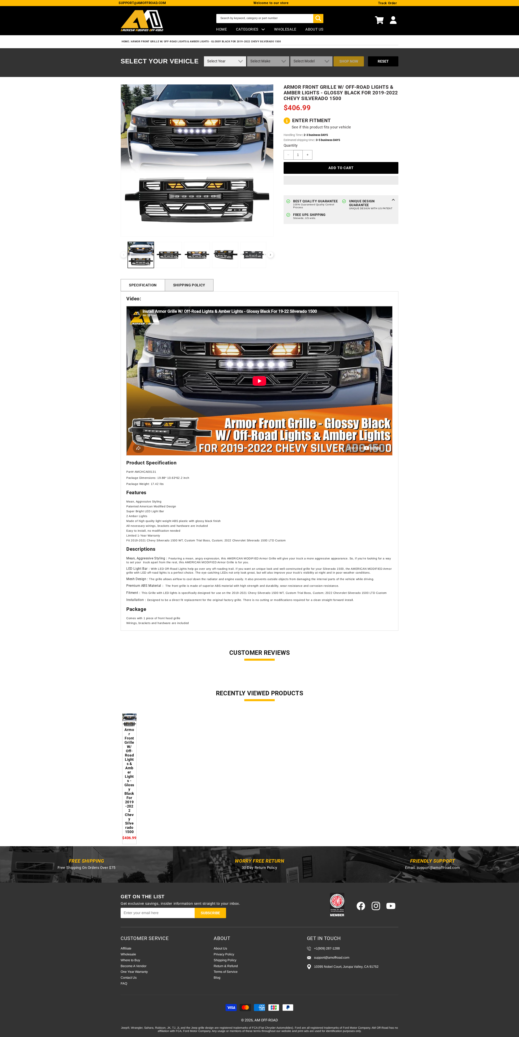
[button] (379, 20)
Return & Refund (226, 966)
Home (221, 29)
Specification (143, 285)
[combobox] (269, 18)
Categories (248, 29)
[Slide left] (124, 255)
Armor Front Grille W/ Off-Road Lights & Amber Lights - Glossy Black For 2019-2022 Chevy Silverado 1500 (206, 41)
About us (314, 29)
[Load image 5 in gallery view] (253, 255)
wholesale (285, 29)
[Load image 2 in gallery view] (169, 255)
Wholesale (128, 954)
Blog (217, 977)
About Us (220, 948)
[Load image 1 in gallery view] (141, 255)
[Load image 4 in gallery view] (225, 255)
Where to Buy (130, 960)
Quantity (291, 145)
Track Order (387, 3)
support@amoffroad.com (438, 867)
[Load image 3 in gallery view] (197, 255)
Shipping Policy (189, 285)
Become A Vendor (133, 966)
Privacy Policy (224, 954)
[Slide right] (270, 255)
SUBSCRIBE (210, 913)
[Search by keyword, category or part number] (318, 18)
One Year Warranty (134, 971)
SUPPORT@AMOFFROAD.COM (142, 3)
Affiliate (126, 948)
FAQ (124, 983)
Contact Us (129, 977)
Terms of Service (226, 971)
